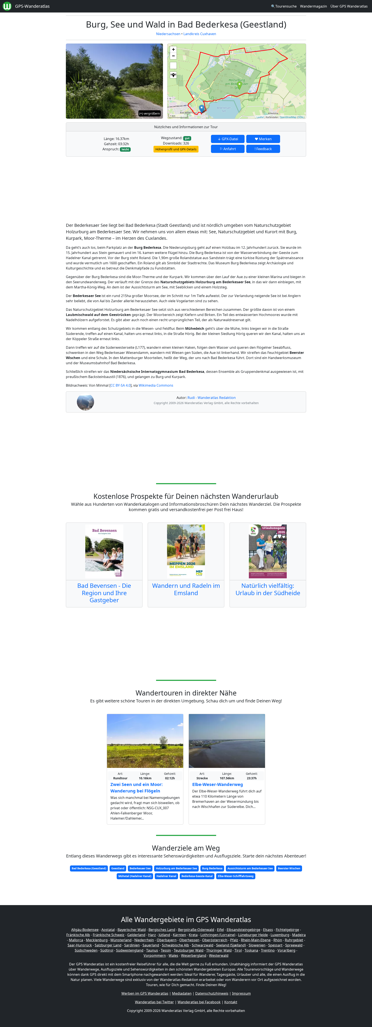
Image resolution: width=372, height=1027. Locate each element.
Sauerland (151, 945)
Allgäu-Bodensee (85, 929)
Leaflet (260, 117)
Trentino (268, 950)
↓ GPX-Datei (228, 139)
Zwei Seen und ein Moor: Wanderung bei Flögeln (136, 787)
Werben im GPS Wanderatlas (144, 993)
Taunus (152, 950)
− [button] (173, 56)
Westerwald (218, 955)
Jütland (164, 934)
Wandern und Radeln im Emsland (186, 589)
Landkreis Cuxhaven (199, 33)
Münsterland (121, 940)
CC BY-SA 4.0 (120, 385)
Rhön (277, 940)
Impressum (241, 993)
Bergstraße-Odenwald (196, 929)
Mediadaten (182, 993)
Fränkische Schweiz (108, 934)
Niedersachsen (168, 33)
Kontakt (230, 1002)
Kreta (193, 934)
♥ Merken (263, 139)
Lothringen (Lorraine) (217, 934)
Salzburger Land (108, 945)
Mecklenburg (97, 940)
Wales (173, 955)
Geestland (117, 868)
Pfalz (234, 940)
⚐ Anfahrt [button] (228, 148)
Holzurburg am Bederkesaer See (176, 868)
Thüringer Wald (219, 950)
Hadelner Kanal (166, 876)
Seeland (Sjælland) (231, 945)
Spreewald (293, 945)
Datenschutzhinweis (211, 993)
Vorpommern (155, 955)
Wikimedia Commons (156, 385)
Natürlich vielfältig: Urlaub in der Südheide (268, 589)
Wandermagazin (313, 6)
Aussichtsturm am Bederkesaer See (250, 868)
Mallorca (76, 940)
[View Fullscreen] (173, 65)
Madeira (299, 934)
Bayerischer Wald (132, 929)
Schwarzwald (202, 945)
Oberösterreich (214, 940)
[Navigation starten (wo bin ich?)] (173, 75)
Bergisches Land (162, 929)
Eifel (220, 929)
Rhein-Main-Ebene (256, 940)
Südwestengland (129, 950)
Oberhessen (189, 940)
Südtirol (106, 950)
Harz (152, 934)
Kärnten (179, 934)
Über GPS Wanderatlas (349, 6)
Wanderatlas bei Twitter (154, 1002)
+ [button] (173, 49)
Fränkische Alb (78, 934)
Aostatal (108, 929)
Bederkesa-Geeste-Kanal (197, 876)
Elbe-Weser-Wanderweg (217, 784)
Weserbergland (193, 955)
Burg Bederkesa (212, 868)
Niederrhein (144, 940)
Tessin (166, 950)
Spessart (275, 945)
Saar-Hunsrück (80, 945)
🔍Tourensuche (284, 6)
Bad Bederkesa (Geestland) (89, 868)
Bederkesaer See (140, 868)
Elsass (268, 929)
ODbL (301, 117)
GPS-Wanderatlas (32, 6)
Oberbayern (167, 940)
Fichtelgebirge (287, 929)
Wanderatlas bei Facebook (199, 1002)
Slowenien (257, 945)
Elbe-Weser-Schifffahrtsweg (236, 876)
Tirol (238, 950)
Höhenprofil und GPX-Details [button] (176, 149)
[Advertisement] (186, 190)
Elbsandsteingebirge (243, 929)
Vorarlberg (286, 950)
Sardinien (132, 945)
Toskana (251, 950)
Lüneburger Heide (253, 934)
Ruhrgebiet (294, 940)
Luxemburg (280, 934)
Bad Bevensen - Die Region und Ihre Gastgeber (104, 592)
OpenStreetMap (288, 117)
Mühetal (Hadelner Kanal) (134, 876)
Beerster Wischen (289, 868)
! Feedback (263, 148)
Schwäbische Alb (175, 945)
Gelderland (136, 934)
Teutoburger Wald (188, 950)
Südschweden (86, 950)
